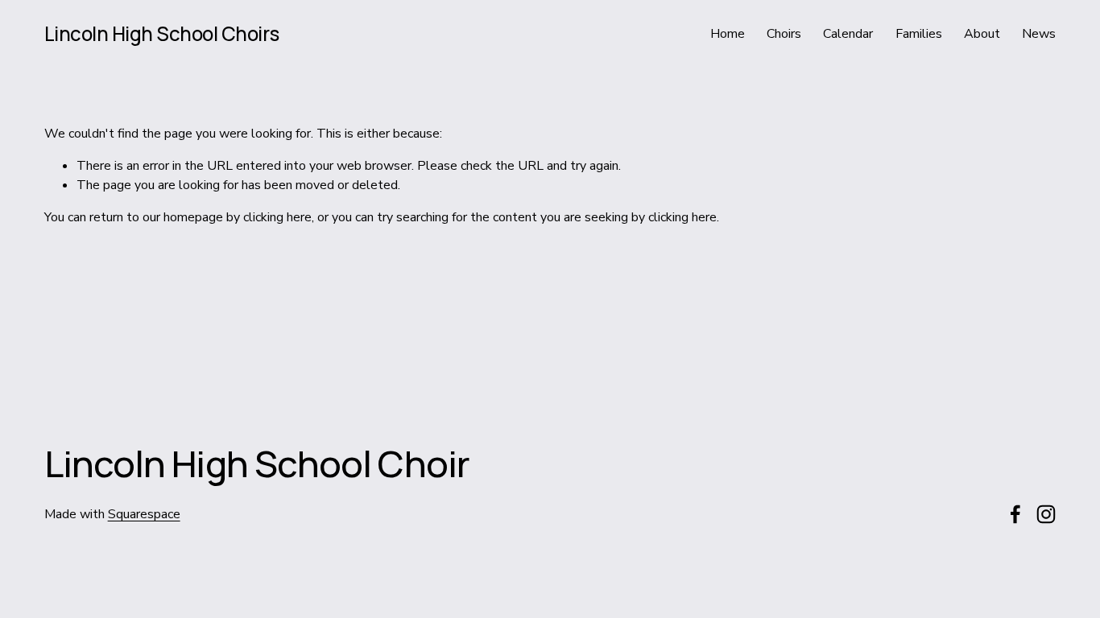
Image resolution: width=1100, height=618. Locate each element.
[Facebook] (1015, 514)
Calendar (848, 34)
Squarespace (144, 514)
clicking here (277, 217)
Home (727, 34)
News (1039, 34)
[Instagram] (1046, 514)
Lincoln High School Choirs (161, 33)
